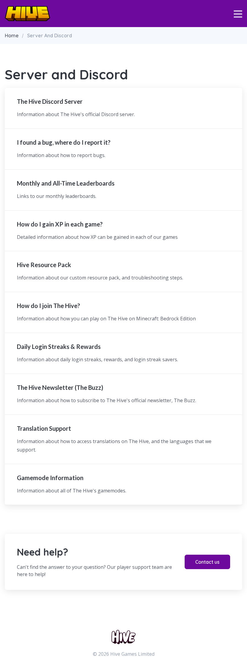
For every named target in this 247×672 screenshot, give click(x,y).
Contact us (207, 562)
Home (12, 35)
